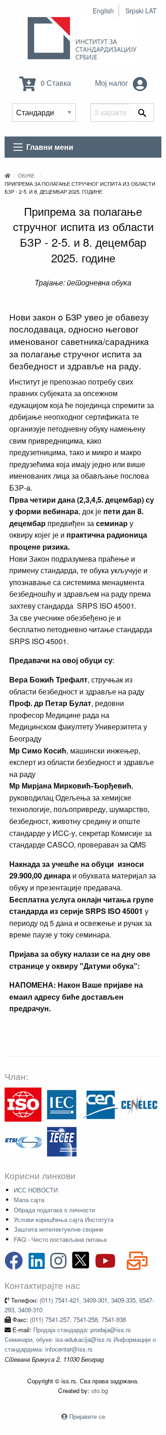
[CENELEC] (139, 1103)
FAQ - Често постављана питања (60, 1239)
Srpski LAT (141, 10)
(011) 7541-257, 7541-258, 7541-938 (78, 1319)
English (103, 10)
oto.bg (99, 1390)
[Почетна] (7, 175)
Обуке (26, 175)
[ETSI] (23, 1140)
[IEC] (61, 1103)
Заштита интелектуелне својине (58, 1229)
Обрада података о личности (54, 1209)
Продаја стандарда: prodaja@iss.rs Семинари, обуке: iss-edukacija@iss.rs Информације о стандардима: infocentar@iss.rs (80, 1339)
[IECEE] (61, 1140)
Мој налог (112, 82)
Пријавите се (87, 1416)
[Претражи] (142, 112)
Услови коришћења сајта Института (63, 1219)
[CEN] (100, 1103)
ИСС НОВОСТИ (36, 1190)
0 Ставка (55, 82)
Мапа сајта (29, 1199)
